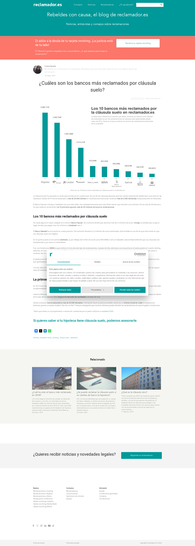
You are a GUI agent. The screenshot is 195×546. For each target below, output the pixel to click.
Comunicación (72, 493)
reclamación (74, 338)
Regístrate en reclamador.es (141, 455)
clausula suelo (64, 338)
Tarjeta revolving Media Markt (45, 504)
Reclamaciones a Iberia (42, 496)
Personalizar (96, 290)
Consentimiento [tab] (63, 262)
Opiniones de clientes (75, 496)
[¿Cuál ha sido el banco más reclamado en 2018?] (52, 378)
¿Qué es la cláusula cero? (134, 392)
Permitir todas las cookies (130, 290)
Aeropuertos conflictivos (43, 499)
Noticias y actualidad (40, 338)
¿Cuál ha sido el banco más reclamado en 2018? (51, 394)
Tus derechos (104, 499)
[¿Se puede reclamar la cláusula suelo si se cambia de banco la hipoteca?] (97, 378)
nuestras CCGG (107, 311)
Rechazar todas (65, 290)
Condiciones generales (108, 493)
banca (49, 338)
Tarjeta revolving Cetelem (43, 501)
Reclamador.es (72, 491)
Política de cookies (38, 543)
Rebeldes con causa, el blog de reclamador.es (97, 14)
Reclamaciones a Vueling (43, 491)
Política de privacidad (72, 543)
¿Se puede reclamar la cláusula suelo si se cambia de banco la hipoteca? (96, 394)
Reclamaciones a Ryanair (43, 493)
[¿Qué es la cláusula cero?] (141, 378)
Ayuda (101, 491)
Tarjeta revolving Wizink (42, 506)
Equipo (69, 499)
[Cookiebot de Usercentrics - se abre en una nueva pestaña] (136, 254)
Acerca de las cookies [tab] (131, 262)
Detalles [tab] (97, 262)
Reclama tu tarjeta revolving (138, 43)
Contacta (102, 496)
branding (55, 338)
